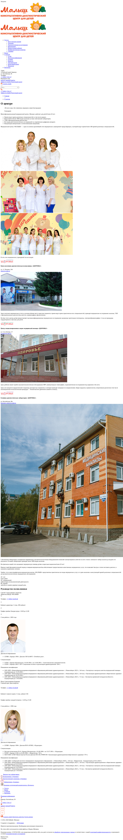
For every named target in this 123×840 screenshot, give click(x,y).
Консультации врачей (14, 41)
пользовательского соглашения (15, 834)
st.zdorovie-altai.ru (6, 333)
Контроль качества (18, 817)
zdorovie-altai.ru (5, 271)
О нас (9, 56)
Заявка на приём (6, 82)
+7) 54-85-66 (12, 599)
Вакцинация (12, 46)
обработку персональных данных (64, 832)
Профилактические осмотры (16, 50)
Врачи (6, 53)
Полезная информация (15, 58)
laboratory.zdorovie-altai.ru (8, 403)
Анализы (11, 43)
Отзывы (10, 59)
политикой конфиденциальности (100, 832)
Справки (10, 51)
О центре (7, 54)
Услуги (6, 40)
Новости (10, 61)
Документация (12, 62)
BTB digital (20, 823)
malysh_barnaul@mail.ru (8, 80)
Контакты (7, 67)
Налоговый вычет (13, 64)
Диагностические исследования (18, 45)
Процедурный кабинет (15, 48)
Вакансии (11, 66)
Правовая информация (8, 796)
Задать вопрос (28, 817)
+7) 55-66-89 (12, 688)
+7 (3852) (6, 77)
